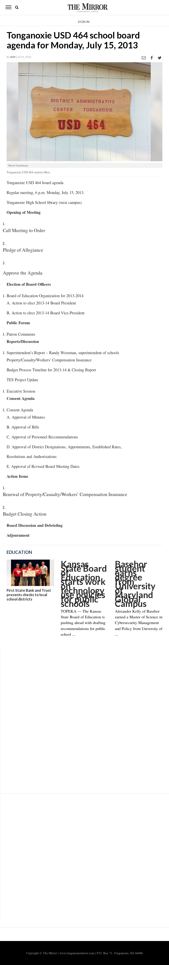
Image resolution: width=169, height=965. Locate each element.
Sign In (83, 22)
